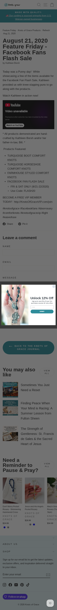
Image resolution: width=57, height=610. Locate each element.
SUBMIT (42, 311)
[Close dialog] (54, 286)
